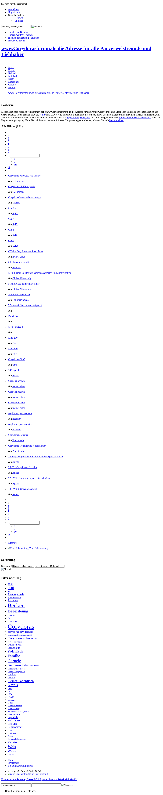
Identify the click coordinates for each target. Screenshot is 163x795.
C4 (9, 618)
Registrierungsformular (78, 117)
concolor (13, 621)
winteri (11, 755)
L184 (10, 688)
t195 (14, 364)
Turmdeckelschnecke (17, 739)
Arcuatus (13, 600)
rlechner (16, 418)
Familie (14, 655)
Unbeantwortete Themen (20, 35)
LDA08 (11, 697)
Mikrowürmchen (15, 706)
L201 (10, 691)
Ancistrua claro (14, 597)
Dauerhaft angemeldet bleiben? (20, 791)
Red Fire (12, 723)
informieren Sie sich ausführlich (135, 117)
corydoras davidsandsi (20, 631)
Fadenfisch (15, 651)
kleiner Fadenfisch (21, 681)
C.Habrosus (18, 181)
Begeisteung (18, 611)
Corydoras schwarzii (22, 638)
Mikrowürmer (13, 708)
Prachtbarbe (18, 440)
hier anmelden (116, 120)
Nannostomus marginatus (18, 711)
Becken (16, 605)
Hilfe (42, 114)
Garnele (14, 660)
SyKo (15, 213)
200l (10, 584)
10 (15, 164)
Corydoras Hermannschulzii (20, 635)
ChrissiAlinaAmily (21, 278)
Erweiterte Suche (16, 40)
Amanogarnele (16, 594)
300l (11, 588)
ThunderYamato (20, 300)
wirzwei (16, 267)
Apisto (15, 462)
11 (9, 167)
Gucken (12, 674)
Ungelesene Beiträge (18, 32)
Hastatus (11, 678)
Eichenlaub (14, 647)
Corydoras (21, 626)
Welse (12, 751)
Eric (14, 343)
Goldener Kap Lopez (16, 669)
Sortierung (6, 566)
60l (9, 591)
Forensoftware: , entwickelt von (39, 779)
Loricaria (11, 700)
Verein (12, 742)
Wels (12, 746)
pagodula (13, 717)
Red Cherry (14, 720)
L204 (10, 694)
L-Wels (13, 685)
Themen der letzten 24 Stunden (23, 37)
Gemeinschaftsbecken (23, 665)
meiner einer (18, 256)
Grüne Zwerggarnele (16, 672)
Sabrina (16, 202)
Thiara (10, 736)
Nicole (15, 375)
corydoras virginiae (16, 642)
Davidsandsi (15, 644)
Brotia (11, 615)
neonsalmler (14, 714)
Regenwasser (15, 726)
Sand (10, 730)
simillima (12, 733)
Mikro (10, 703)
